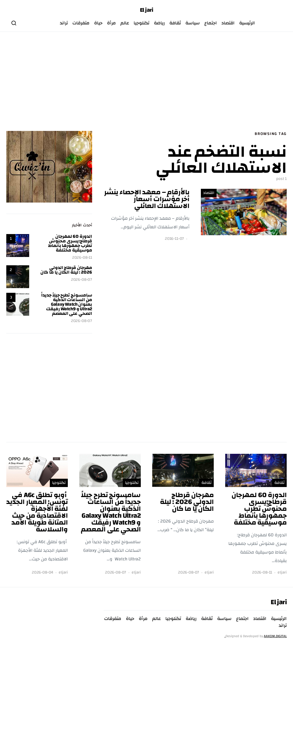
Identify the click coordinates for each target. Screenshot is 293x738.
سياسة (192, 23)
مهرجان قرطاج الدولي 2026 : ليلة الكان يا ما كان (66, 269)
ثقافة (175, 23)
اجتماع (210, 23)
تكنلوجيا (141, 23)
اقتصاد (228, 23)
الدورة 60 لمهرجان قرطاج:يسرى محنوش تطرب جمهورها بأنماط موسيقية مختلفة (70, 243)
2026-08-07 (81, 280)
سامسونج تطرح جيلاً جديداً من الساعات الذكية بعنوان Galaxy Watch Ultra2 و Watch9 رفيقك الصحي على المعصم (66, 304)
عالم (124, 23)
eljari (282, 573)
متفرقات (81, 23)
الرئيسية (247, 23)
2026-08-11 (82, 258)
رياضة (159, 23)
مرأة (111, 23)
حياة (98, 23)
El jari (146, 10)
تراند (64, 23)
